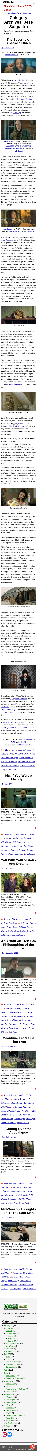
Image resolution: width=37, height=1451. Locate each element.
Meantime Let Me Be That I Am (19, 1040)
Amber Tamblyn (20, 1187)
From (6, 1370)
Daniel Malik (25, 838)
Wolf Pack (9, 1349)
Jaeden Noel (7, 1016)
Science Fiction (11, 1367)
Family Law (10, 1384)
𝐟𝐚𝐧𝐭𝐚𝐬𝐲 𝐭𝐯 (8, 1325)
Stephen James (15, 854)
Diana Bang (16, 1103)
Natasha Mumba (19, 846)
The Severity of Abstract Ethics (18, 41)
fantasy (7, 919)
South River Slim (27, 766)
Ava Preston (29, 83)
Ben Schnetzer (16, 1277)
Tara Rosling (29, 854)
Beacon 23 (8, 834)
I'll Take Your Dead (26, 762)
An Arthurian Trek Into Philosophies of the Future (18, 944)
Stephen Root (29, 1024)
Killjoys (8, 1413)
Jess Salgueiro (8, 229)
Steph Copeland (8, 769)
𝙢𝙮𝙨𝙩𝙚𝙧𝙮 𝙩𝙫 (10, 1381)
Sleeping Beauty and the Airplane (14, 728)
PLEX (23, 742)
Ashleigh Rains (25, 927)
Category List (27, 13)
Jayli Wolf (27, 1191)
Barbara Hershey (13, 1008)
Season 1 (11, 1336)
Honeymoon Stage (9, 710)
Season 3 (11, 1341)
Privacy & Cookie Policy (13, 13)
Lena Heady (19, 1016)
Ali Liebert (9, 1397)
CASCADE (5, 707)
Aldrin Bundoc (12, 838)
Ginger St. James (9, 762)
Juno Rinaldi (22, 1111)
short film (4, 725)
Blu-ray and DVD (25, 745)
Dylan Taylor (19, 931)
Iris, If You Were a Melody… (18, 777)
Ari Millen (21, 423)
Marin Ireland (7, 1119)
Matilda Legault (16, 1020)
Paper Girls (10, 1418)
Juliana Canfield (8, 1111)
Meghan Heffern (17, 935)
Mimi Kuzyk (19, 1119)
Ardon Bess (12, 927)
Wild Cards (10, 1391)
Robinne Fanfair (18, 850)
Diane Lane (29, 1103)
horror (13, 750)
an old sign (17, 113)
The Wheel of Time (13, 1343)
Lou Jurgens (24, 1115)
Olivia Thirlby (23, 1123)
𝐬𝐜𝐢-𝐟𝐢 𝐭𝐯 (22, 1095)
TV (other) (8, 1426)
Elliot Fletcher (7, 1107)
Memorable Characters (14, 1378)
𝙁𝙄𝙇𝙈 (6, 750)
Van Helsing (10, 1346)
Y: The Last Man (12, 1423)
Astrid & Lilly (10, 1328)
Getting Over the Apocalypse (18, 1130)
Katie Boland (18, 151)
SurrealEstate (11, 1333)
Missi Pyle (30, 1119)
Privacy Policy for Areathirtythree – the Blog (20, 1449)
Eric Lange (18, 842)
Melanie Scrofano (9, 923)
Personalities (10, 1394)
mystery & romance (13, 1364)
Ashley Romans (20, 1099)
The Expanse (11, 1420)
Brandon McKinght (9, 758)
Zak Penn (13, 1032)
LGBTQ (13, 1115)
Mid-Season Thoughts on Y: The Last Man (18, 1211)
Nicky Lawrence (8, 1123)
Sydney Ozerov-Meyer (11, 1028)
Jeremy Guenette (14, 231)
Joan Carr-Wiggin (12, 1362)
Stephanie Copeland (19, 699)
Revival (9, 1331)
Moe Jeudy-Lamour (16, 426)
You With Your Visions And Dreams (18, 862)
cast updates (10, 1376)
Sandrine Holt (15, 1024)
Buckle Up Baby (8, 712)
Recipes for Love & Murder (15, 1389)
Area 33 (8, 1)
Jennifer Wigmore (22, 1107)
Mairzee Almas (29, 1289)
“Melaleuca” (30, 231)
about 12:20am (8, 722)
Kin (7, 1386)
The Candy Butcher (24, 99)
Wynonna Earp (11, 1351)
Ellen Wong (6, 842)
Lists (6, 1373)
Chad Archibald (11, 55)
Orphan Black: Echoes (14, 1415)
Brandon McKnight (14, 385)
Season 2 (11, 1338)
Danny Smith (7, 931)
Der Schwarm (11, 1410)
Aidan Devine (19, 80)
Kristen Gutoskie (8, 1199)
